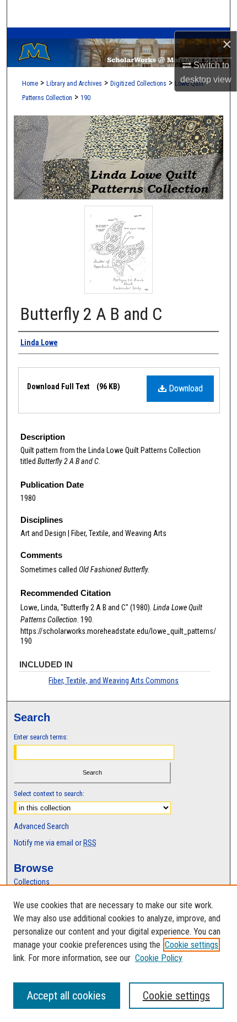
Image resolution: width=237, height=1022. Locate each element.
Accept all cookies (66, 995)
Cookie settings (191, 945)
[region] (118, 953)
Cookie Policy (158, 958)
